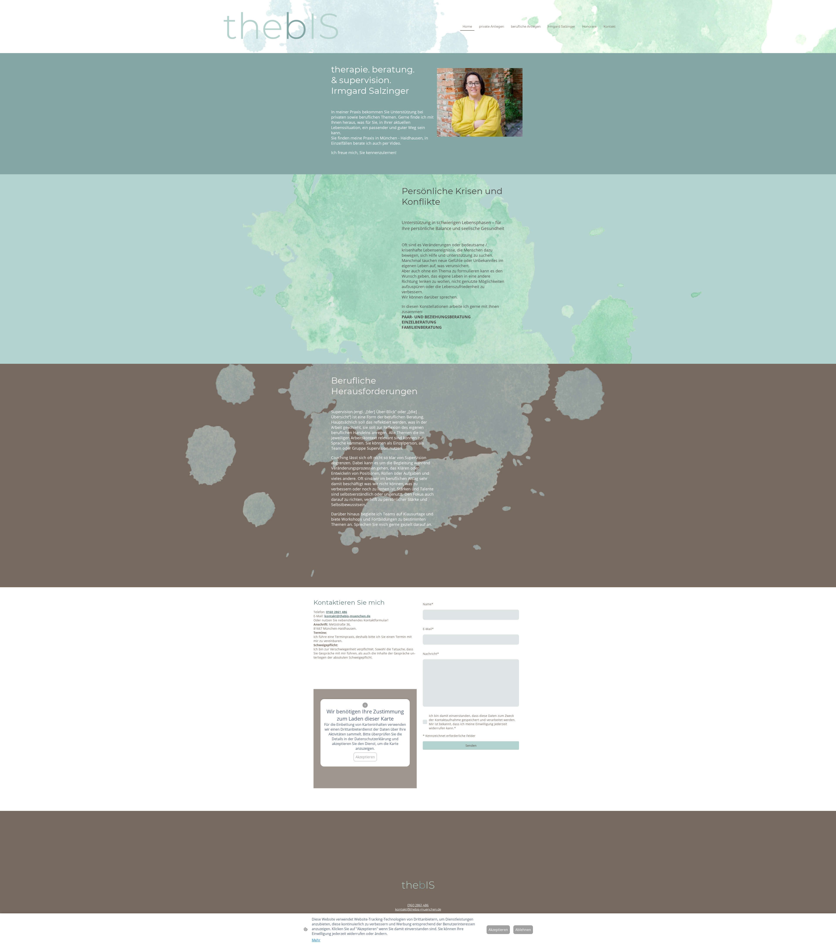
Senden (471, 745)
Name (428, 604)
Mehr (316, 940)
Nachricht (431, 654)
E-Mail (428, 629)
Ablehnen (523, 929)
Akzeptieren (365, 757)
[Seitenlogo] (281, 26)
